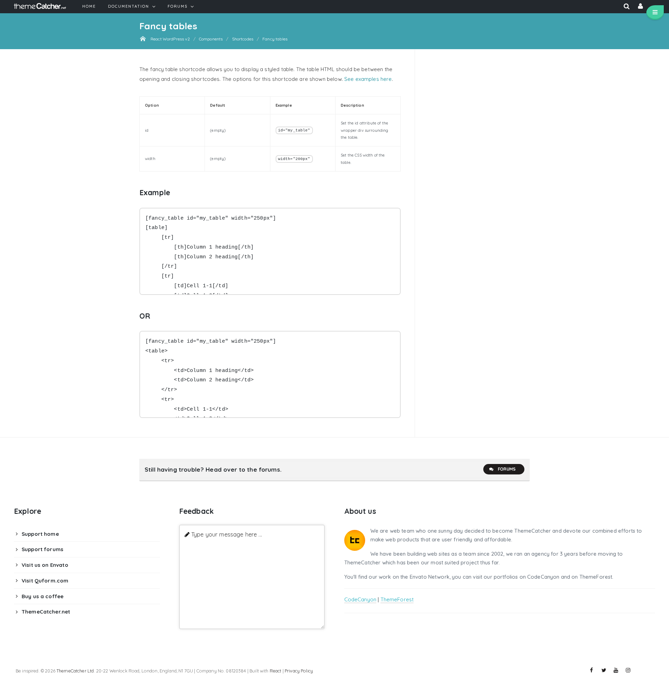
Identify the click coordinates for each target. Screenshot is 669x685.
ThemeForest (397, 599)
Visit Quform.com (45, 580)
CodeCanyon (360, 599)
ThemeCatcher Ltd (75, 670)
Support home (40, 534)
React (276, 670)
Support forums (42, 549)
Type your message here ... (226, 534)
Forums (507, 469)
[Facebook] (591, 670)
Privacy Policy (299, 670)
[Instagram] (628, 670)
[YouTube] (616, 670)
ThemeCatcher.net (46, 611)
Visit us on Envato (45, 565)
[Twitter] (603, 670)
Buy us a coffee (42, 596)
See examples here (368, 79)
